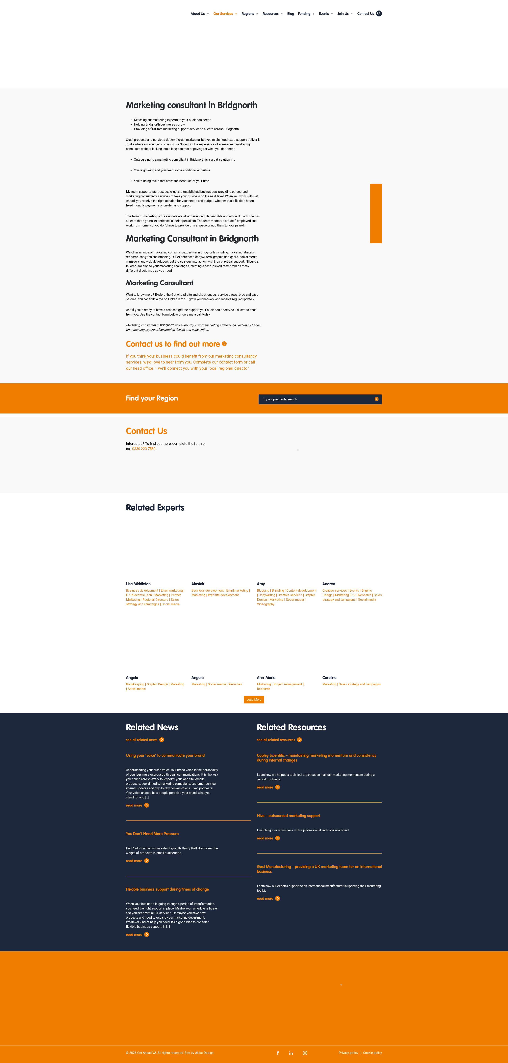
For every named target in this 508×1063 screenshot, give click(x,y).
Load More (254, 699)
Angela (132, 678)
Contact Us (365, 14)
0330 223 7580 (144, 449)
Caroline (329, 678)
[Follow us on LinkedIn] (291, 1053)
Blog (290, 14)
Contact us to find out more (173, 344)
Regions (248, 14)
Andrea (328, 584)
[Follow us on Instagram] (305, 1053)
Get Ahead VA (146, 1053)
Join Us (343, 14)
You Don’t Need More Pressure (152, 834)
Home (132, 64)
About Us (198, 14)
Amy (261, 584)
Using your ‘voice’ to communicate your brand (165, 756)
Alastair (197, 584)
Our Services (223, 14)
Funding (304, 14)
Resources (271, 14)
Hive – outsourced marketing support (288, 816)
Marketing (184, 64)
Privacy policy (348, 1053)
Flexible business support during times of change (167, 890)
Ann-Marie (266, 678)
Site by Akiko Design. (199, 1053)
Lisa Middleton (138, 584)
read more (134, 805)
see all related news (141, 740)
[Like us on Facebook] (278, 1053)
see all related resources (276, 740)
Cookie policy (372, 1053)
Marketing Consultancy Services (232, 64)
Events (324, 14)
